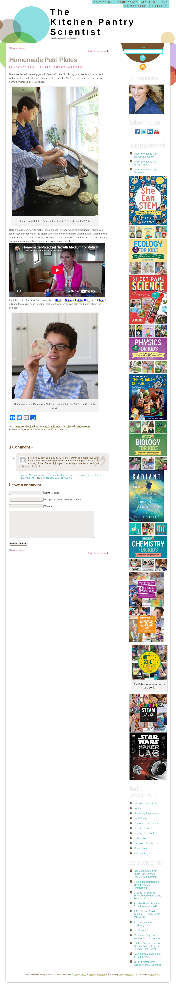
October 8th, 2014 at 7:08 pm (56, 477)
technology (140, 838)
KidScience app (126, 2)
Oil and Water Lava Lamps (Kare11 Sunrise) (147, 963)
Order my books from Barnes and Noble (146, 155)
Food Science (141, 818)
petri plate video (63, 425)
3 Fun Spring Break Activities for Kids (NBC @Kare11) (147, 914)
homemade (45, 425)
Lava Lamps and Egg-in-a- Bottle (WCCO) (147, 955)
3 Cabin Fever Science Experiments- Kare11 (147, 905)
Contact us (102, 2)
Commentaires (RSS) (98, 974)
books (137, 808)
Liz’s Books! (158, 6)
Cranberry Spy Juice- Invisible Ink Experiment (147, 937)
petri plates (77, 425)
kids (53, 425)
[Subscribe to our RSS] (143, 67)
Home (164, 2)
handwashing (32, 425)
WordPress (155, 974)
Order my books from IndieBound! (146, 163)
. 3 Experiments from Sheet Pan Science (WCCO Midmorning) (145, 873)
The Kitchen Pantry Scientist (92, 22)
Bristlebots (140, 930)
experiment (20, 425)
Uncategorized (142, 848)
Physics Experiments (146, 823)
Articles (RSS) (80, 974)
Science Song (135, 6)
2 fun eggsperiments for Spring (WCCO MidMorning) (147, 884)
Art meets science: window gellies (144, 924)
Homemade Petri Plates (43, 60)
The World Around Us (43, 429)
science (86, 425)
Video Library (141, 853)
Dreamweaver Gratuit (128, 974)
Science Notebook (144, 833)
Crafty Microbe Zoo (97, 51)
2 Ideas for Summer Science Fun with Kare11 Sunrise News (147, 895)
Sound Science (18, 47)
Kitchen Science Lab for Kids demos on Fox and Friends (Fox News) (147, 946)
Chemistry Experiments (147, 813)
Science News (142, 828)
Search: (143, 47)
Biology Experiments (22, 429)
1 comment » (61, 429)
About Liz (148, 2)
